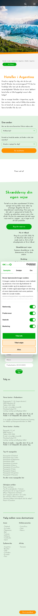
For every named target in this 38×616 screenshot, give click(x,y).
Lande (8, 61)
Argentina (21, 61)
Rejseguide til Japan (9, 471)
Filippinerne (7, 530)
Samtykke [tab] (7, 270)
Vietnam (7, 534)
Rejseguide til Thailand (10, 456)
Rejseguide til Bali (8, 461)
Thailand (7, 526)
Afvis (19, 349)
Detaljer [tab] (19, 270)
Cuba (21, 528)
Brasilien (6, 549)
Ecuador (7, 554)
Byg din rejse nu (19, 227)
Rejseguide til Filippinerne (11, 459)
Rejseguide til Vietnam (10, 463)
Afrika (21, 543)
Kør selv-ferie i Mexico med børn (13, 496)
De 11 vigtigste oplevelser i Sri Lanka (14, 495)
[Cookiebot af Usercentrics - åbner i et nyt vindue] (27, 264)
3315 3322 (11, 405)
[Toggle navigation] (34, 5)
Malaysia (7, 536)
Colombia (7, 552)
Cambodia (7, 538)
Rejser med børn (8, 487)
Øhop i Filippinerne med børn (12, 493)
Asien (5, 523)
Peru (5, 556)
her (22, 238)
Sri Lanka (7, 528)
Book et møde (8, 414)
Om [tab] (31, 270)
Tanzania (23, 547)
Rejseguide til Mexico (10, 465)
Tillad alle (19, 336)
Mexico (22, 530)
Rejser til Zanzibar (9, 500)
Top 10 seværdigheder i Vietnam (13, 489)
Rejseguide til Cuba (9, 469)
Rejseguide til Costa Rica (11, 467)
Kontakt (30, 6)
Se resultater (19, 151)
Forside (4, 61)
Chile (5, 550)
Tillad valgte (19, 343)
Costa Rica (23, 526)
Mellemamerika (25, 523)
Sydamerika (14, 61)
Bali (5, 532)
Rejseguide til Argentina (10, 473)
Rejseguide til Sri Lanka (10, 457)
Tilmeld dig (19, 371)
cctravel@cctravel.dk (14, 407)
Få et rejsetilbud (27, 612)
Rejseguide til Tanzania (10, 475)
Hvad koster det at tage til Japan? (14, 491)
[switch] (33, 313)
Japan (6, 539)
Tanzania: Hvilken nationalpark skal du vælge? (17, 498)
